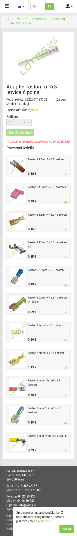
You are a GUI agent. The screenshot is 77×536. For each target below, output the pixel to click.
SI (7, 19)
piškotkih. (44, 521)
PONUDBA (21, 19)
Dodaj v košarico (20, 132)
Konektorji (58, 19)
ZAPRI (66, 529)
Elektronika (39, 19)
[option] (38, 56)
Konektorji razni (20, 23)
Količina (12, 116)
